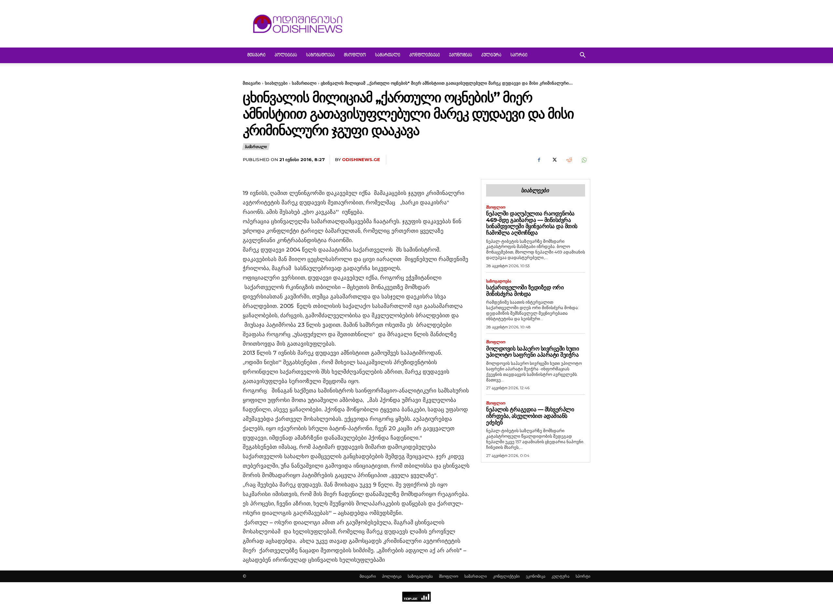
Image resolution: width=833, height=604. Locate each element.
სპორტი (519, 55)
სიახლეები (276, 83)
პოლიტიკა (286, 55)
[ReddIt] (568, 159)
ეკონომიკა (460, 55)
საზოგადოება (320, 55)
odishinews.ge (361, 159)
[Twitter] (553, 159)
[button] (582, 56)
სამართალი (387, 55)
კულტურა (491, 55)
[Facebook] (538, 159)
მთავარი (256, 55)
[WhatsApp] (583, 159)
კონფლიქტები (424, 55)
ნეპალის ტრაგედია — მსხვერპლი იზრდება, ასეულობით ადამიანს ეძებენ (530, 415)
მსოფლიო (355, 55)
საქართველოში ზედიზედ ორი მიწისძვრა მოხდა (525, 290)
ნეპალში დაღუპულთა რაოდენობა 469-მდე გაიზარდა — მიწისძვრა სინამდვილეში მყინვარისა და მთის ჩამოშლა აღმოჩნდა (532, 223)
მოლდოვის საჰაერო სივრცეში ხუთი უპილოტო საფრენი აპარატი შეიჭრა (532, 351)
